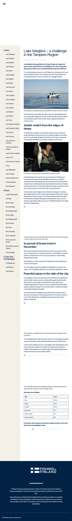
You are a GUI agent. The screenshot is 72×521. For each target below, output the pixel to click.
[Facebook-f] (35, 508)
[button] (68, 3)
